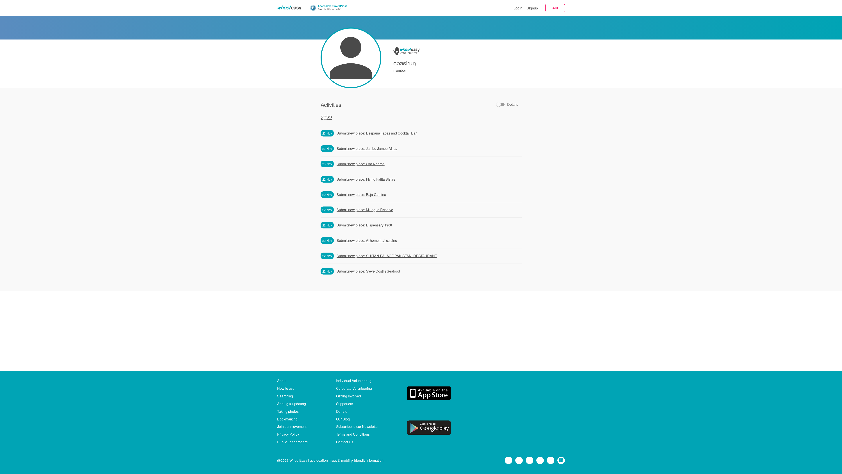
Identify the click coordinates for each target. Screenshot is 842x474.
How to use (285, 388)
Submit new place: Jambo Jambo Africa (367, 148)
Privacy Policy (288, 434)
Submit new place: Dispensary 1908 (364, 225)
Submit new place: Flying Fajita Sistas (366, 179)
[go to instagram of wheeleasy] (540, 460)
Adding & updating (291, 403)
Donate (342, 411)
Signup (532, 8)
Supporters (344, 403)
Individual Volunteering (353, 380)
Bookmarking (287, 419)
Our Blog (343, 419)
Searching (285, 396)
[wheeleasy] (289, 8)
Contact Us (344, 441)
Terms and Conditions (353, 434)
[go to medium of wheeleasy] (508, 460)
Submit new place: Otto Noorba (361, 163)
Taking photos (288, 411)
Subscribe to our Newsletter (357, 426)
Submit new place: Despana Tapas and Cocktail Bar (377, 133)
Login (518, 8)
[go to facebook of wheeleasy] (529, 460)
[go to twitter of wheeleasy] (519, 460)
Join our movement (292, 426)
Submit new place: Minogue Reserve (365, 209)
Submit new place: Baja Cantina (361, 194)
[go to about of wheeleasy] (429, 394)
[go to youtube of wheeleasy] (550, 460)
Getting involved (348, 396)
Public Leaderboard (292, 441)
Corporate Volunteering (354, 388)
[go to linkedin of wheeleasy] (561, 460)
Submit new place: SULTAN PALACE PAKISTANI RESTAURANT (387, 255)
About (281, 380)
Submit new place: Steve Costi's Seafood (368, 271)
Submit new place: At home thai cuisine (367, 240)
